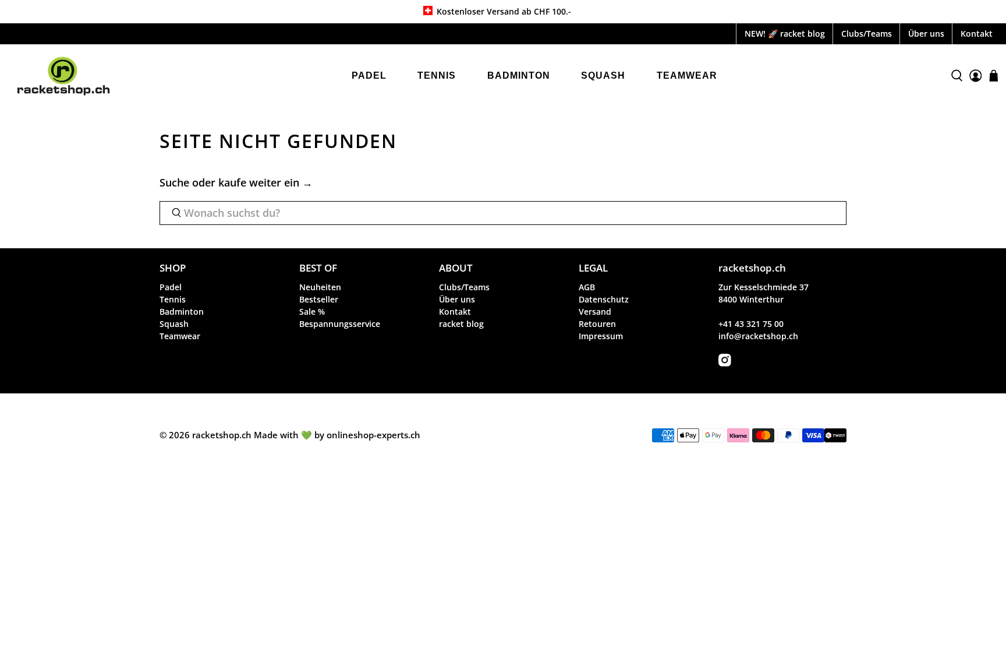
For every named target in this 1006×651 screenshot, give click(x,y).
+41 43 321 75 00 (751, 323)
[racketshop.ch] (63, 76)
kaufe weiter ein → (265, 182)
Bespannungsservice (339, 323)
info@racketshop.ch (758, 336)
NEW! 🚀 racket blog (785, 33)
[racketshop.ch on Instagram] (724, 363)
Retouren (597, 323)
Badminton (518, 75)
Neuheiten (320, 287)
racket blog (461, 323)
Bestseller (318, 299)
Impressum (601, 336)
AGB (587, 287)
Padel (369, 75)
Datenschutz (604, 299)
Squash (603, 75)
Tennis (436, 75)
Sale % (312, 311)
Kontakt (977, 33)
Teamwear (687, 75)
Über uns (926, 33)
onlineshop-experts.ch (373, 435)
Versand (595, 311)
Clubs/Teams (866, 33)
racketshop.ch (222, 435)
